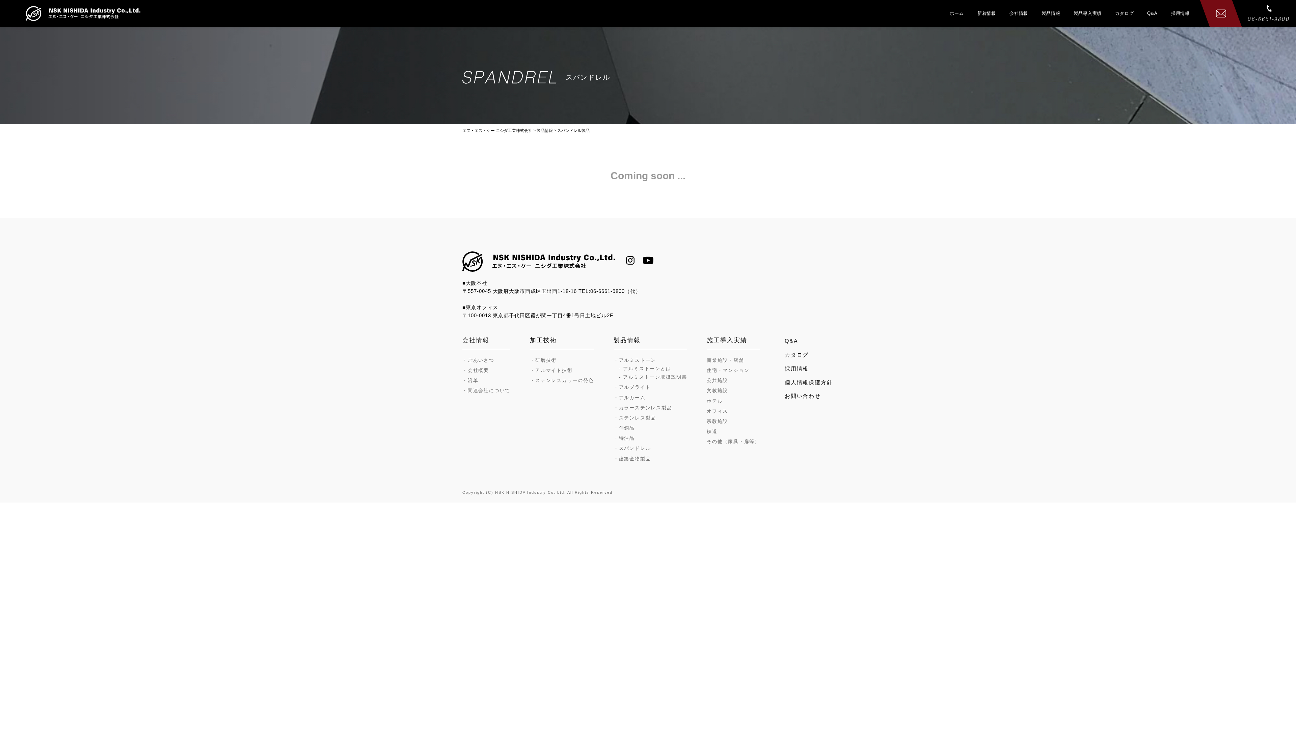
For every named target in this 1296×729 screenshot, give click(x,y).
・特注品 (624, 438)
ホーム (957, 13)
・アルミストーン (635, 360)
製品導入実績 (1088, 13)
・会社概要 (475, 370)
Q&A (1152, 13)
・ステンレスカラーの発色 (562, 380)
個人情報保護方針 (809, 382)
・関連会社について (486, 390)
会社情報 (1018, 13)
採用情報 (1180, 13)
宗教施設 (717, 421)
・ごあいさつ (478, 360)
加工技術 (543, 340)
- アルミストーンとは (645, 368)
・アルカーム (630, 397)
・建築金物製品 (632, 458)
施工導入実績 (727, 340)
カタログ (1124, 13)
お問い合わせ (803, 396)
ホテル (715, 401)
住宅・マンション (728, 370)
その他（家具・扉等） (733, 441)
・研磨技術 (543, 360)
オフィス (717, 411)
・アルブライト (632, 387)
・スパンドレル (632, 448)
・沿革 (470, 380)
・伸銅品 (624, 428)
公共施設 (717, 380)
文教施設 (717, 390)
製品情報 (1051, 13)
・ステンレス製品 (635, 418)
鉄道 (712, 431)
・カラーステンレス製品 (643, 407)
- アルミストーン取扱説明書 (653, 377)
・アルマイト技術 (551, 370)
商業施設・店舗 (725, 360)
